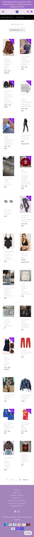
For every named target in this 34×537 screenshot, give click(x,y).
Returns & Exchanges (17, 503)
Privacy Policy (16, 506)
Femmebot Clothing (15, 517)
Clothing (20, 17)
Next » (26, 479)
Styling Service (17, 495)
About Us (17, 492)
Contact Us (17, 498)
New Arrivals (7, 17)
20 (20, 479)
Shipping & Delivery (17, 501)
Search (17, 490)
